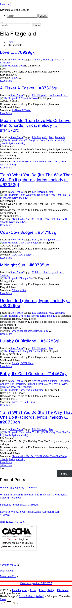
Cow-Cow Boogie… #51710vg (28, 232)
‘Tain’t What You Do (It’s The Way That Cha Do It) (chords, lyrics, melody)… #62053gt (36, 179)
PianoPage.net (19, 590)
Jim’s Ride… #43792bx (12, 521)
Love (55, 383)
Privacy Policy (46, 590)
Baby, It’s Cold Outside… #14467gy (33, 373)
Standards (5, 62)
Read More (6, 80)
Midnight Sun (19, 290)
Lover (15, 77)
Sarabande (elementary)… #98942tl (19, 504)
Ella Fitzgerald (50, 59)
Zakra (3, 599)
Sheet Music (16, 59)
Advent (36, 380)
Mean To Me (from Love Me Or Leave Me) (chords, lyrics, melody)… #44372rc (35, 125)
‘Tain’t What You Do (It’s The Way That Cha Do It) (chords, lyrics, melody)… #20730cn (36, 417)
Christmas (64, 380)
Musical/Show (7, 386)
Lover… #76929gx (17, 52)
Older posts (6, 465)
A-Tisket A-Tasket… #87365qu (29, 88)
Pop (18, 386)
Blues (35, 239)
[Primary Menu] (1, 22)
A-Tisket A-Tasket (21, 110)
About (33, 590)
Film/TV (40, 383)
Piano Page (6, 4)
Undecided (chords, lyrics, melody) (30, 330)
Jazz (61, 59)
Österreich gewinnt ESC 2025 (36, 583)
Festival (31, 383)
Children (36, 59)
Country (4, 383)
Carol (44, 380)
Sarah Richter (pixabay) (31, 596)
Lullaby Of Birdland (22, 363)
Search (3, 468)
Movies (63, 383)
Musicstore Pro (8, 576)
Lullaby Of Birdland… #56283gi (29, 341)
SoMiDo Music (8, 564)
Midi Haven (6, 570)
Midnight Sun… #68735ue (24, 265)
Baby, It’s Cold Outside (24, 402)
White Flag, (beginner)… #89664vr (19, 487)
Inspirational (55, 95)
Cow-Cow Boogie (21, 254)
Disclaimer (62, 590)
